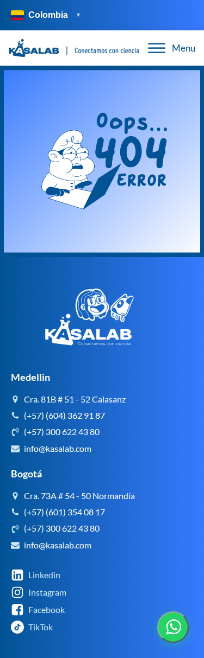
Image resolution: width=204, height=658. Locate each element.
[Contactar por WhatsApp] (173, 627)
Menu (183, 48)
